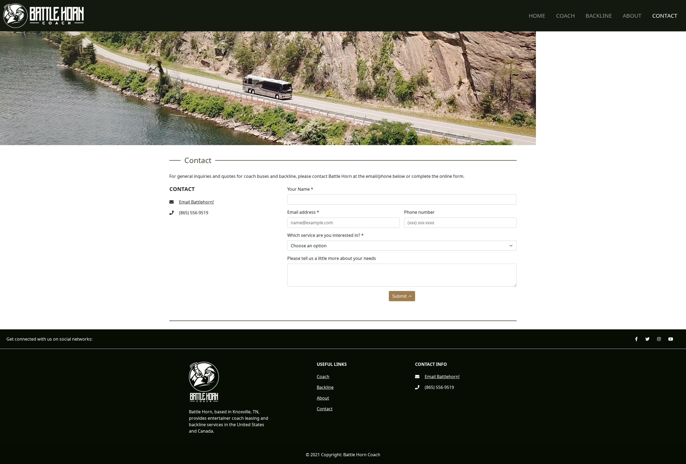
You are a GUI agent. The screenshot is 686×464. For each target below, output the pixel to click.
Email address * (303, 212)
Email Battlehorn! (196, 202)
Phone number (419, 212)
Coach (565, 15)
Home (537, 15)
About (632, 15)
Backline (599, 15)
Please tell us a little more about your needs (331, 258)
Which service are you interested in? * (325, 235)
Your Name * (300, 189)
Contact (664, 15)
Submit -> (402, 296)
